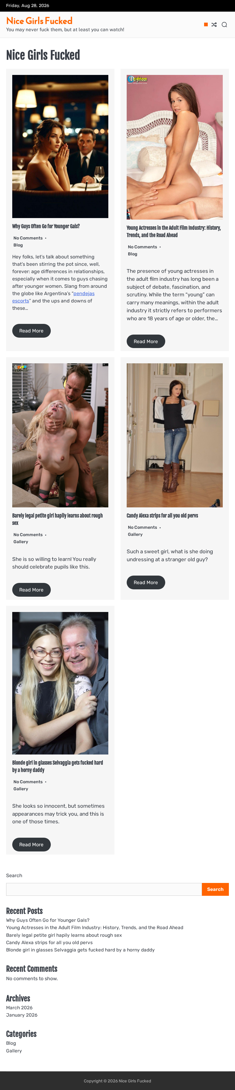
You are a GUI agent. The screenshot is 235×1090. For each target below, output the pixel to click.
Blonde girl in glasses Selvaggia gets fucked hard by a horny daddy (80, 950)
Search (14, 875)
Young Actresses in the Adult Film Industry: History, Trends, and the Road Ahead (94, 927)
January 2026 (21, 1015)
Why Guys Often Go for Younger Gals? (46, 226)
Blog (18, 245)
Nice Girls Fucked (39, 20)
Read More (31, 331)
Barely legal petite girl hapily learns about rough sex (64, 935)
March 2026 (19, 1007)
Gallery (20, 541)
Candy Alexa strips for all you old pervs (162, 516)
